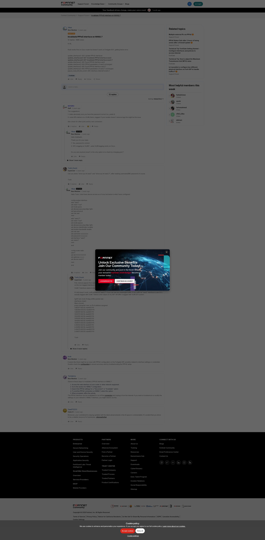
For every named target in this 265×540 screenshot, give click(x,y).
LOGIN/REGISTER (106, 281)
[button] (132, 536)
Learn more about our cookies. (174, 526)
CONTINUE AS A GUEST (125, 281)
